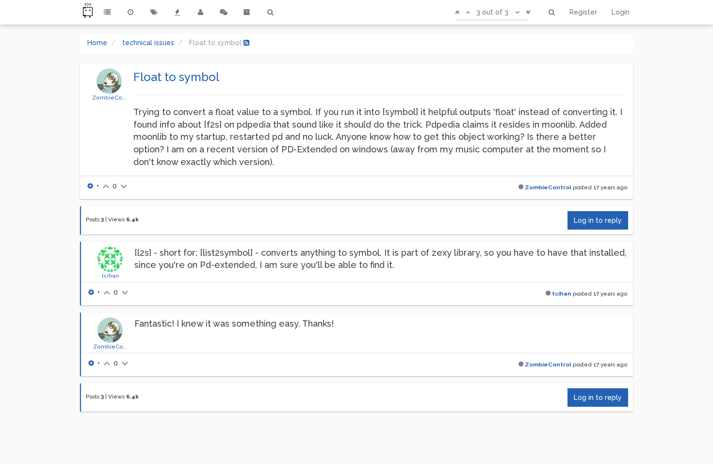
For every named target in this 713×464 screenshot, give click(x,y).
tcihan (110, 275)
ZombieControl (113, 97)
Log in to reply (598, 220)
